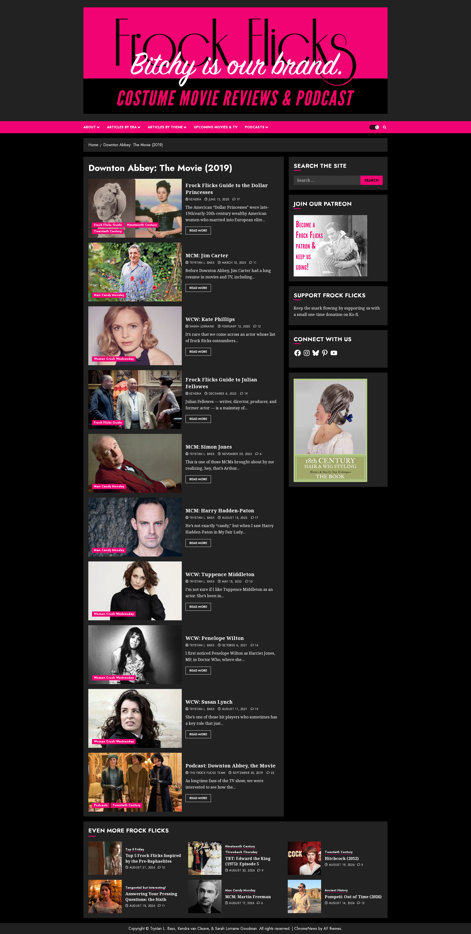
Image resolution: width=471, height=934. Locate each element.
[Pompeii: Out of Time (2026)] (304, 896)
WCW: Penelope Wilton (214, 638)
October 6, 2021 (234, 646)
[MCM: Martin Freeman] (205, 896)
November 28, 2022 (237, 454)
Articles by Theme (165, 127)
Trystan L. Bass (201, 263)
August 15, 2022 (234, 518)
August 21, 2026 (142, 868)
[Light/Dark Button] (374, 127)
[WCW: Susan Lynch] (135, 718)
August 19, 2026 (342, 865)
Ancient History (336, 890)
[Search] (384, 127)
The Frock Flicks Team (207, 773)
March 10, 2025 (234, 263)
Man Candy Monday (109, 295)
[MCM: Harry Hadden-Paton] (135, 527)
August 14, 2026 (342, 903)
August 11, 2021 (234, 709)
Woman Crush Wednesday (114, 359)
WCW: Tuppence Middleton (219, 574)
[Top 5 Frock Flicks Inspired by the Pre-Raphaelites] (105, 858)
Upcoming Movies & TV (215, 127)
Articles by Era (122, 127)
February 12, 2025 (236, 327)
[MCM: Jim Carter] (135, 272)
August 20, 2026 (242, 871)
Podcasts (254, 127)
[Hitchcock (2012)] (304, 858)
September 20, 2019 (248, 773)
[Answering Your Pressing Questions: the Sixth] (105, 896)
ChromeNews (305, 928)
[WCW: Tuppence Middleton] (135, 590)
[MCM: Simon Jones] (135, 463)
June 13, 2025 (219, 200)
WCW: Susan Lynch (209, 702)
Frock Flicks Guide (108, 225)
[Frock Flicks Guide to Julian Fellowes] (135, 399)
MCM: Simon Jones (208, 446)
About (89, 127)
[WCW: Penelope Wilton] (135, 654)
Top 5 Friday (134, 849)
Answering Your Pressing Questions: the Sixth (151, 896)
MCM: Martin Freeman (248, 896)
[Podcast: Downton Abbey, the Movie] (135, 782)
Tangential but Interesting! (145, 888)
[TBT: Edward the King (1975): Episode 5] (205, 858)
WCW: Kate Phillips (210, 319)
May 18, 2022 (232, 582)
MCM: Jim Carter (206, 255)
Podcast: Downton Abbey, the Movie (230, 765)
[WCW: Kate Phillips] (135, 335)
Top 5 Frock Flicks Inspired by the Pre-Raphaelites (153, 858)
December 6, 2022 (223, 394)
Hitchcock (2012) (342, 858)
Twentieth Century (108, 231)
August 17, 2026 (241, 903)
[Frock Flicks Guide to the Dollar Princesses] (135, 208)
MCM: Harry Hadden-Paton (219, 510)
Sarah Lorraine (201, 327)
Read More (198, 230)
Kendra (195, 200)
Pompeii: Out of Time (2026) (353, 896)
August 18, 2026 (142, 906)
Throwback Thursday (241, 852)
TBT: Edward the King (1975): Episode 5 (248, 861)
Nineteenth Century (142, 225)
